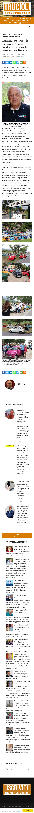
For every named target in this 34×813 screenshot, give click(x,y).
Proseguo (28, 810)
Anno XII (4, 34)
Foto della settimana (15, 34)
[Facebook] (3, 62)
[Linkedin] (10, 62)
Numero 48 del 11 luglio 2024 (11, 36)
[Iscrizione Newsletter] (17, 789)
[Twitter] (7, 62)
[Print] (24, 62)
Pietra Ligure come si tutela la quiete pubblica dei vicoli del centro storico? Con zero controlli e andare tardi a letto (17, 551)
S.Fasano (7, 56)
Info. (19, 811)
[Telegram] (17, 62)
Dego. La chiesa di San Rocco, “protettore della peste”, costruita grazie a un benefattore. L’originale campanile (18, 705)
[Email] (21, 62)
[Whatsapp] (14, 62)
